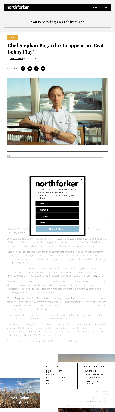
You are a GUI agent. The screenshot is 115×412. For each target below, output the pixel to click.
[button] (57, 194)
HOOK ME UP (57, 229)
